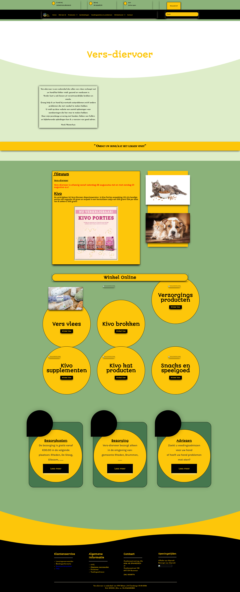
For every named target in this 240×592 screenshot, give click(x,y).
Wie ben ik (62, 15)
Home (54, 15)
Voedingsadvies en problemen (101, 15)
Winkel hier (66, 331)
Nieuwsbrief (174, 6)
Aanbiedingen (84, 15)
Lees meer (55, 468)
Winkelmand (118, 15)
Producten (71, 15)
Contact (130, 15)
